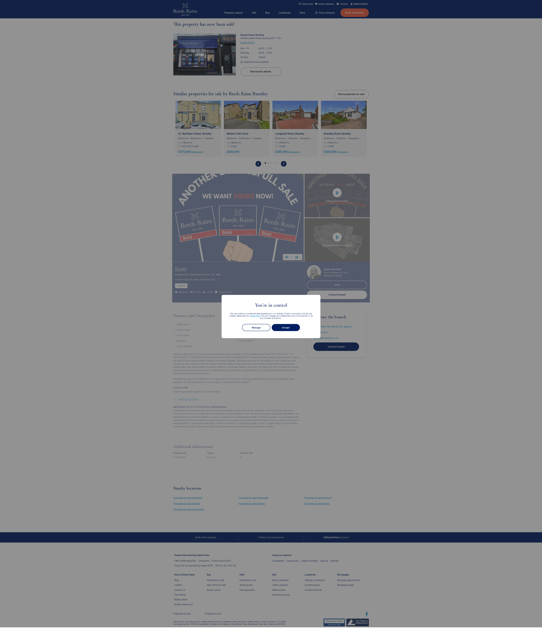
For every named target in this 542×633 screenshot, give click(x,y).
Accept (286, 327)
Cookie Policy (255, 316)
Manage (256, 327)
